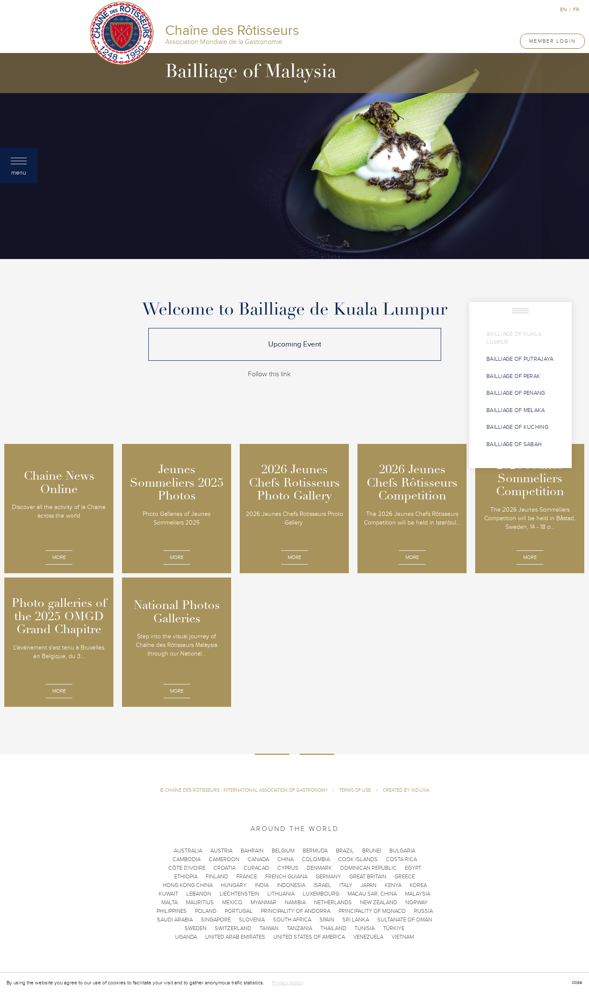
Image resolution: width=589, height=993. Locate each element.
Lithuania (280, 893)
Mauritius (200, 902)
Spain (327, 919)
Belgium (283, 850)
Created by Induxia (406, 790)
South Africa (292, 919)
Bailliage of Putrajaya (520, 359)
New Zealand (378, 902)
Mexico (232, 902)
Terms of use (355, 790)
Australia (188, 850)
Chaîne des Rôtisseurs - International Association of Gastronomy (246, 790)
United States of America (309, 937)
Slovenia (252, 919)
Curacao (256, 868)
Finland (217, 876)
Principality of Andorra (295, 911)
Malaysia (417, 893)
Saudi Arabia (175, 919)
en (563, 9)
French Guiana (286, 876)
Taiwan (269, 928)
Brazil (345, 850)
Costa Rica (401, 859)
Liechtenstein (239, 893)
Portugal (239, 911)
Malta (169, 902)
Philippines (172, 911)
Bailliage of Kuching (517, 427)
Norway (416, 902)
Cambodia (186, 859)
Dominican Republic (368, 868)
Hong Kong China (188, 885)
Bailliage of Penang (515, 393)
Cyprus (287, 868)
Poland (205, 911)
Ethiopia (185, 876)
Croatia (224, 868)
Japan (368, 885)
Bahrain (252, 850)
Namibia (295, 902)
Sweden (196, 928)
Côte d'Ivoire (186, 868)
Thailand (333, 928)
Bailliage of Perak (513, 376)
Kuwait (168, 893)
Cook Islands (358, 859)
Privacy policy (288, 983)
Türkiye (393, 928)
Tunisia (364, 928)
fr (576, 9)
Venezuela (368, 937)
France (246, 876)
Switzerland (233, 928)
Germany (328, 876)
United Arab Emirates (235, 937)
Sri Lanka (355, 919)
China (285, 859)
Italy (345, 885)
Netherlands (333, 902)
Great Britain (367, 876)
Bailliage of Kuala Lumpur (513, 338)
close (577, 982)
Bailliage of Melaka (515, 410)
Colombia (316, 859)
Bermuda (315, 850)
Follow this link (269, 374)
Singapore (216, 919)
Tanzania (299, 928)
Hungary (234, 885)
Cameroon (224, 859)
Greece (405, 876)
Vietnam (403, 937)
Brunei (371, 850)
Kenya (393, 885)
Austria (221, 850)
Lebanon (198, 893)
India (262, 885)
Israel (322, 885)
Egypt (413, 868)
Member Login (552, 41)
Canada (258, 859)
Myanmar (263, 902)
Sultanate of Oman (404, 919)
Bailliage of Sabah (514, 444)
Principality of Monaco (372, 911)
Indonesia (291, 885)
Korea (418, 885)
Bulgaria (402, 850)
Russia (423, 911)
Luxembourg (321, 893)
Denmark (319, 868)
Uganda (186, 937)
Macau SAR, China (372, 893)
